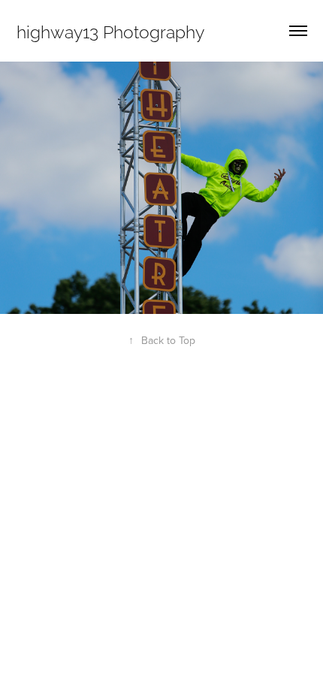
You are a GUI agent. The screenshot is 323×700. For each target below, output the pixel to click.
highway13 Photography (110, 30)
